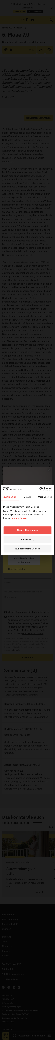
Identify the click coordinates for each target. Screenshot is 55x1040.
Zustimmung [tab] (10, 496)
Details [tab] (27, 496)
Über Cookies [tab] (45, 496)
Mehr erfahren (19, 518)
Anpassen (26, 539)
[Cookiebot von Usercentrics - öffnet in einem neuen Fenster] (39, 489)
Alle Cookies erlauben (27, 530)
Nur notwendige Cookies (27, 548)
